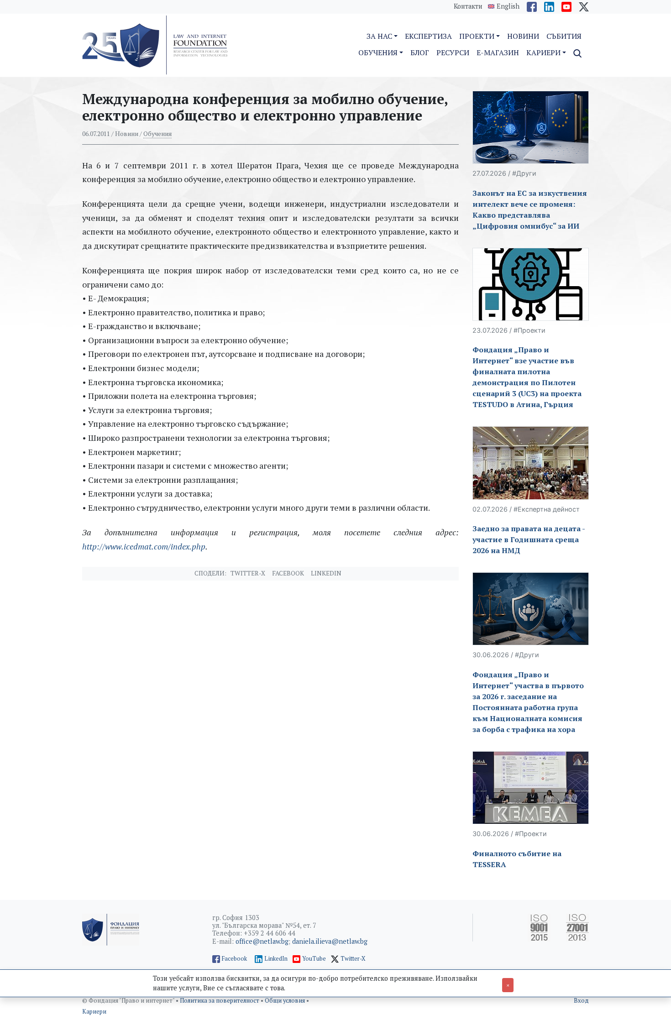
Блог (419, 52)
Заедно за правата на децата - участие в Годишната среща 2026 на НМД (528, 539)
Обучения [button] (378, 52)
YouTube (314, 958)
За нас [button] (379, 36)
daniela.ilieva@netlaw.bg (329, 941)
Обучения (157, 134)
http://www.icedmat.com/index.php (143, 546)
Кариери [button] (543, 52)
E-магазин (498, 52)
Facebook (288, 573)
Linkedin (326, 573)
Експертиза (428, 36)
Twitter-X (248, 573)
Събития (564, 36)
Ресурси (452, 52)
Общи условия (285, 1000)
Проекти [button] (476, 36)
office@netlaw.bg (262, 941)
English (508, 6)
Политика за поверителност (220, 1000)
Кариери (94, 1011)
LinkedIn (276, 958)
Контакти (468, 6)
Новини (523, 36)
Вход (581, 1000)
